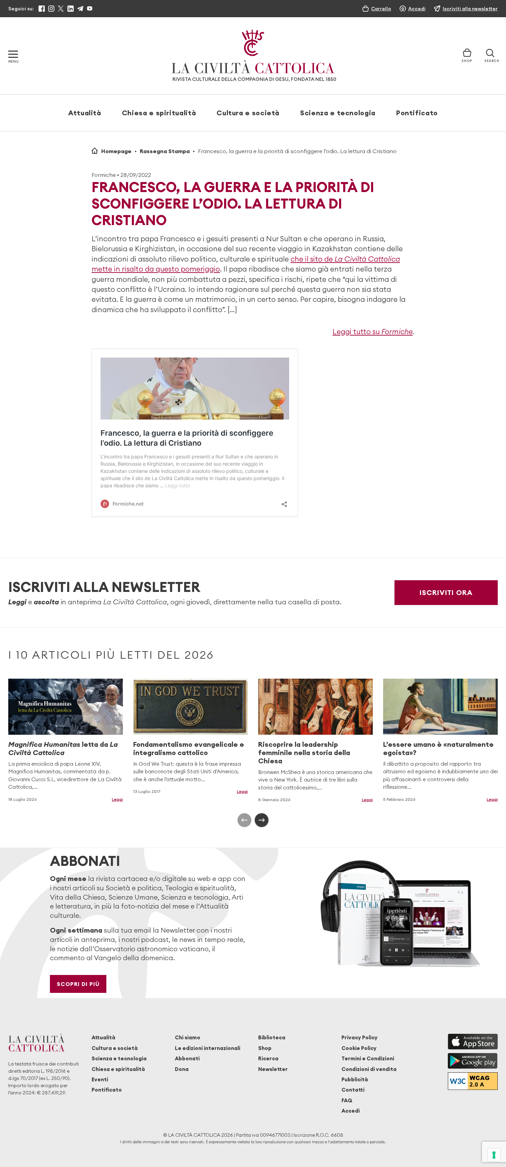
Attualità (84, 112)
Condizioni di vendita (369, 1069)
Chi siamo (187, 1037)
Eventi (100, 1079)
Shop (265, 1048)
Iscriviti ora (446, 592)
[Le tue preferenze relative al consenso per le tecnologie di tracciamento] (493, 1154)
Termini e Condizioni (367, 1058)
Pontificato (417, 112)
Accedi (350, 1110)
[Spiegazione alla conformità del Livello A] (473, 1081)
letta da (63, 748)
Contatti (353, 1089)
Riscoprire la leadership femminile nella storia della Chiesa (304, 752)
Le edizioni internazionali (207, 1048)
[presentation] (244, 820)
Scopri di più (78, 983)
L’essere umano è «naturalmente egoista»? (438, 748)
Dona (182, 1069)
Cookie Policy (359, 1048)
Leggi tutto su (373, 331)
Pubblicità (354, 1079)
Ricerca (268, 1058)
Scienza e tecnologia (338, 112)
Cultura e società (248, 112)
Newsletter (273, 1069)
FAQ (346, 1100)
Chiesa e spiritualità (159, 112)
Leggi (117, 799)
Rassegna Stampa (165, 151)
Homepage (116, 151)
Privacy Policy (359, 1037)
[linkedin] (70, 9)
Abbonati (187, 1058)
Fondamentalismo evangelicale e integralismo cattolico (188, 748)
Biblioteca (271, 1037)
